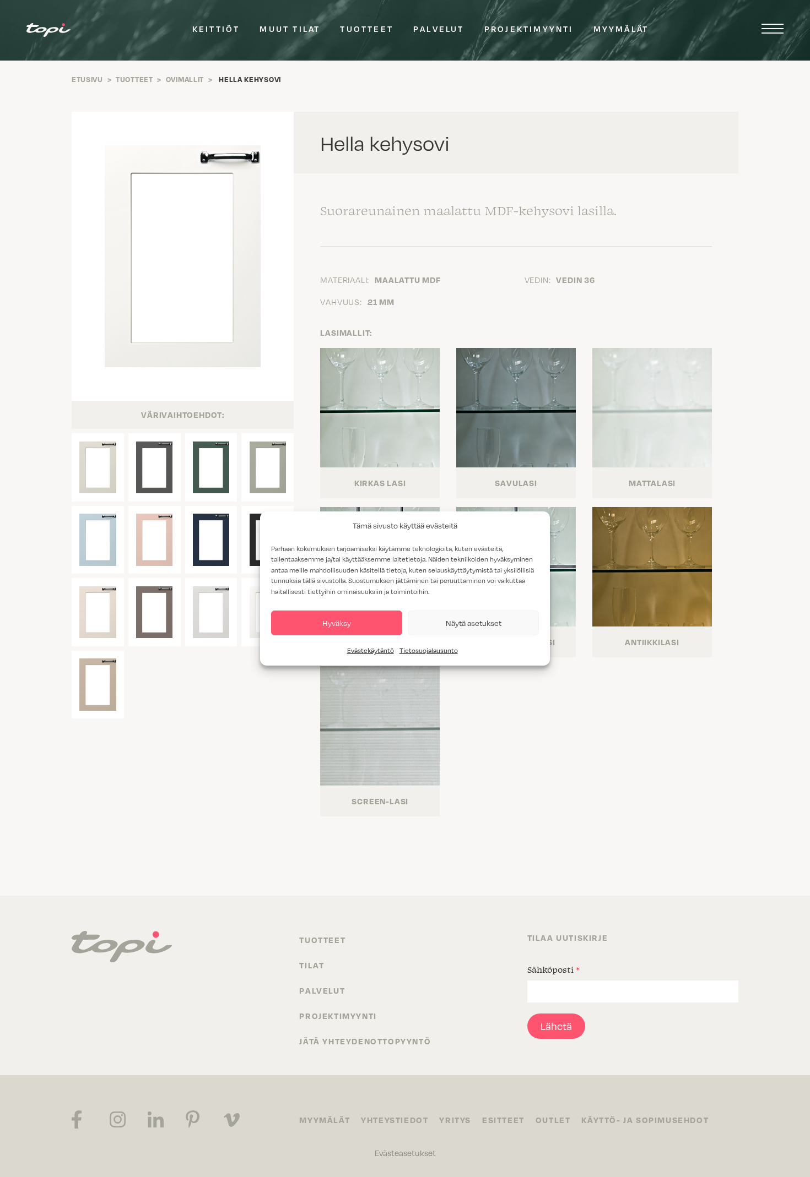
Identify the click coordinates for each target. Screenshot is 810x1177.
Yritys (455, 1120)
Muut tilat (290, 29)
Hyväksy (336, 623)
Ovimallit (185, 79)
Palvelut (439, 29)
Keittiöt (216, 29)
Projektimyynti (529, 29)
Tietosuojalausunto (428, 650)
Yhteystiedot (394, 1120)
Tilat (311, 965)
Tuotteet (366, 29)
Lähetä (556, 1026)
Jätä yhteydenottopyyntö (365, 1041)
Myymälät (621, 29)
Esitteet (503, 1120)
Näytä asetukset (473, 623)
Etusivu (87, 79)
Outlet (553, 1120)
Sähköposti (553, 969)
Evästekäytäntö (370, 650)
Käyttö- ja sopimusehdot (645, 1120)
